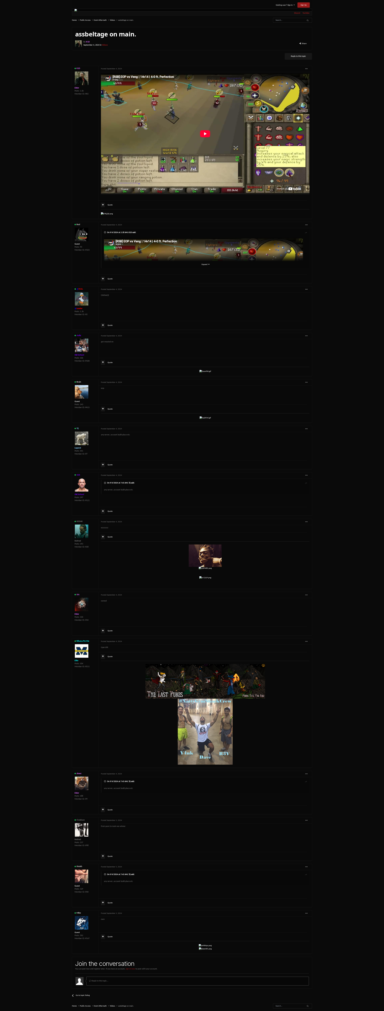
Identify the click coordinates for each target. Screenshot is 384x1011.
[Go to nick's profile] (81, 485)
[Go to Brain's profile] (81, 392)
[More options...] (306, 69)
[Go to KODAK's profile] (81, 531)
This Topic (295, 20)
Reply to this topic (298, 56)
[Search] (307, 20)
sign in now (130, 969)
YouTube (306, 13)
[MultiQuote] (103, 205)
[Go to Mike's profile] (81, 923)
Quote (110, 205)
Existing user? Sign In (285, 5)
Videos (105, 45)
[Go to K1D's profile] (78, 43)
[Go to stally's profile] (81, 345)
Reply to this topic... (99, 981)
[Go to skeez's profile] (81, 783)
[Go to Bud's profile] (81, 234)
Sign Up (304, 5)
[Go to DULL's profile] (81, 299)
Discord (297, 13)
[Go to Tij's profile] (81, 438)
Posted (111, 69)
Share (303, 44)
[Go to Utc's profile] (81, 604)
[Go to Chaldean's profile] (81, 830)
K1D (130, 232)
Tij (129, 483)
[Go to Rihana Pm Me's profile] (81, 651)
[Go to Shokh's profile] (81, 876)
